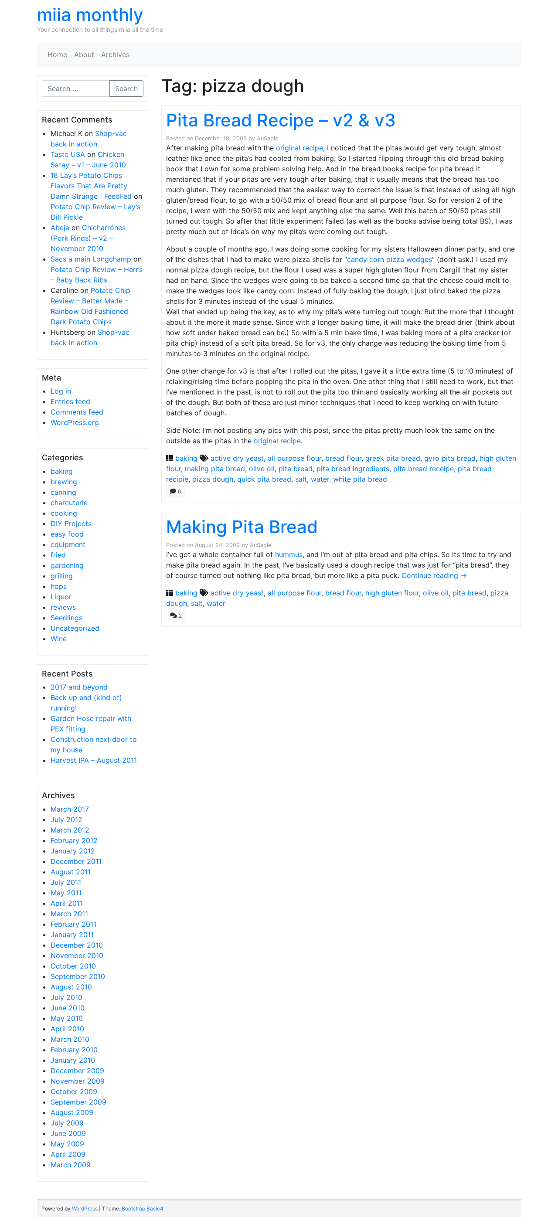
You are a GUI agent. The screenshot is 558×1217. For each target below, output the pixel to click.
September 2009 (78, 1102)
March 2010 (70, 1039)
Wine (59, 638)
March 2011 (69, 913)
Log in (61, 391)
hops (59, 586)
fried (58, 555)
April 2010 (67, 1028)
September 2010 (78, 976)
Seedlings (66, 617)
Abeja (60, 227)
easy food (67, 534)
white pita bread (360, 479)
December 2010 (77, 945)
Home (57, 54)
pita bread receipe (423, 468)
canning (63, 492)
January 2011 (72, 934)
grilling (62, 575)
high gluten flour (392, 592)
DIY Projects (71, 523)
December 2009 (77, 1070)
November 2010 (77, 955)
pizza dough (212, 479)
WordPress (85, 1208)
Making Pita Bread (242, 526)
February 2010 (74, 1049)
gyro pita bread (450, 458)
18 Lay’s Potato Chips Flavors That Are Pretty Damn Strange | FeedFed (91, 186)
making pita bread (215, 468)
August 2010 (71, 986)
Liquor (61, 596)
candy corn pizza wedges (389, 259)
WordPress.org (75, 422)
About (84, 54)
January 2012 (73, 850)
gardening (67, 565)
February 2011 (73, 924)
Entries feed (70, 401)
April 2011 (67, 903)
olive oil (262, 468)
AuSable (267, 138)
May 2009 (67, 1143)
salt (301, 479)
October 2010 (73, 966)
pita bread (296, 468)
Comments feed (77, 412)
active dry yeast (237, 458)
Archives (115, 54)
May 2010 (67, 1018)
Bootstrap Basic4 (142, 1208)
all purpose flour (294, 458)
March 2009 (71, 1164)
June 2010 (68, 1007)
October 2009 (74, 1091)
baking (62, 471)
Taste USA (68, 154)
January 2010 (73, 1060)
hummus (289, 554)
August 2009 (72, 1112)
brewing (64, 481)
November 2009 (78, 1081)
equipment (68, 544)
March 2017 (70, 809)
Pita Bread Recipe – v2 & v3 (281, 120)
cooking (64, 513)
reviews (63, 607)
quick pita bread (264, 479)
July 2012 (66, 819)
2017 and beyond (79, 687)
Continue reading (434, 575)
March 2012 (70, 830)
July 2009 (67, 1122)
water (320, 479)
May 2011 (66, 892)
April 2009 (68, 1154)
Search (126, 88)
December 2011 (76, 861)
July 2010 (66, 997)
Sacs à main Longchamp (91, 259)
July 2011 (66, 882)
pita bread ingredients (352, 468)
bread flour (343, 458)
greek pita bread (392, 458)
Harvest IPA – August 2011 (94, 760)
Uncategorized (75, 628)
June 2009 (68, 1133)
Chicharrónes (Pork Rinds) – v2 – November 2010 (88, 238)
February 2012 (74, 840)
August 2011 (71, 871)
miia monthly (90, 14)
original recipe (299, 147)
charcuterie (69, 502)
